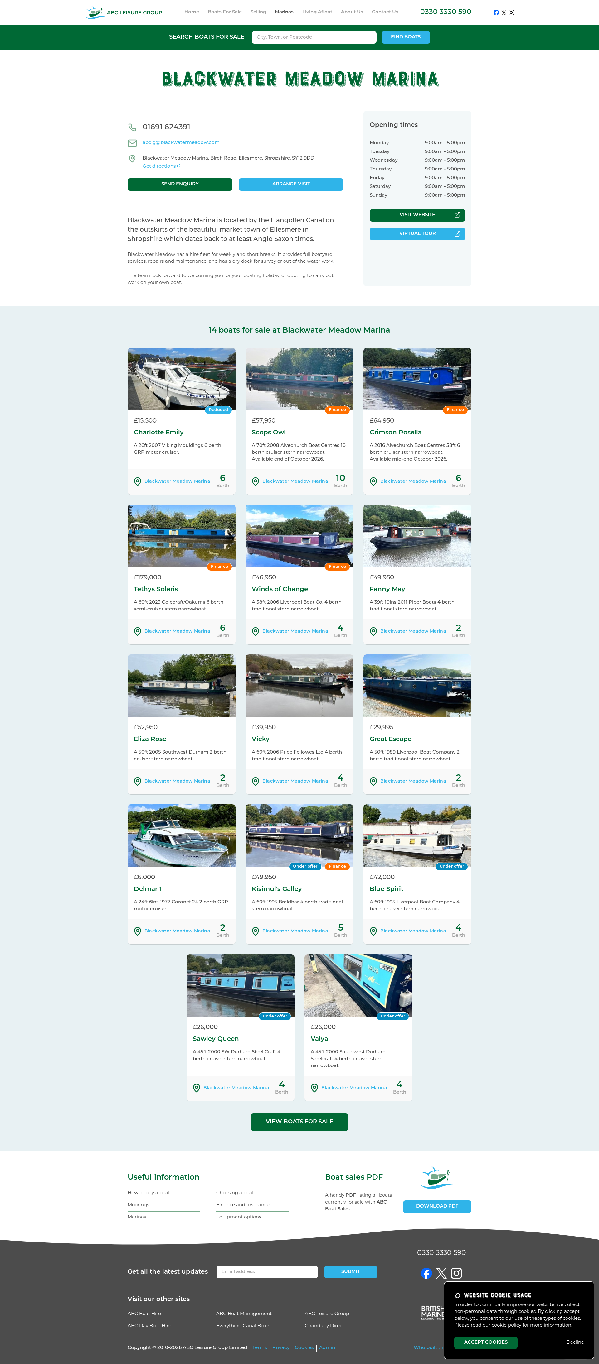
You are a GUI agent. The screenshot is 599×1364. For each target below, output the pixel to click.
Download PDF (437, 1206)
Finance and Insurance (243, 1205)
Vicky (261, 739)
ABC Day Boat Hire (149, 1326)
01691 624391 (166, 127)
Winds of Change (280, 589)
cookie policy (506, 1325)
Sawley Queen (216, 1039)
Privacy (281, 1348)
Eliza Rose (150, 739)
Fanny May (387, 589)
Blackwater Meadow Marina (177, 481)
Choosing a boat (235, 1193)
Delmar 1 (148, 889)
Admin (327, 1348)
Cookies (304, 1348)
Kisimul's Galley (277, 889)
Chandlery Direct (324, 1326)
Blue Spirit (386, 889)
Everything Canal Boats (243, 1326)
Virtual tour (417, 234)
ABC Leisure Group (327, 1314)
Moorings (138, 1205)
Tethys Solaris (156, 589)
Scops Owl (269, 433)
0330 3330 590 (445, 12)
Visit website (417, 215)
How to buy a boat (149, 1193)
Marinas (137, 1217)
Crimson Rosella (396, 433)
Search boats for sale (206, 37)
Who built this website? (441, 1348)
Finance (337, 410)
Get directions (159, 166)
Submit (350, 1272)
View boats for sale (299, 1122)
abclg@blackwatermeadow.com (181, 143)
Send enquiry (180, 184)
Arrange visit (291, 184)
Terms (259, 1348)
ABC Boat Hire (144, 1314)
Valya (319, 1039)
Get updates (168, 1272)
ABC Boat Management (244, 1314)
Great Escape (391, 739)
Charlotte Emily (159, 433)
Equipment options (238, 1217)
